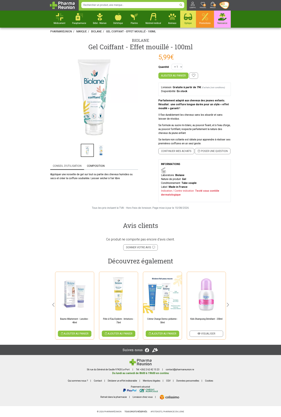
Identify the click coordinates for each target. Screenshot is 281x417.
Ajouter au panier (173, 75)
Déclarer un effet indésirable (122, 380)
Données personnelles (187, 380)
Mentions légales (151, 380)
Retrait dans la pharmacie (113, 397)
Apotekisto (167, 411)
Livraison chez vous (143, 397)
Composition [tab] (96, 165)
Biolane (140, 40)
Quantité (163, 66)
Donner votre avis (139, 247)
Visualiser (207, 333)
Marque (81, 31)
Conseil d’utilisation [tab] (67, 165)
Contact (98, 380)
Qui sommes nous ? (78, 380)
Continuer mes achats (176, 151)
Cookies (209, 380)
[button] (53, 304)
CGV (168, 380)
